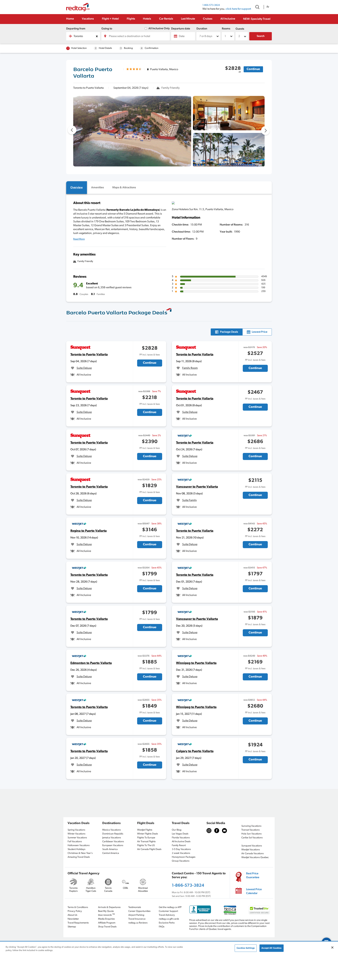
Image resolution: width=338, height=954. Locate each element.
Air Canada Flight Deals (149, 849)
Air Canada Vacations (252, 853)
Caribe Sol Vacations (252, 837)
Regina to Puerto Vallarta (88, 531)
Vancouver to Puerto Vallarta (197, 487)
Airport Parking (136, 915)
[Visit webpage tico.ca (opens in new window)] (230, 910)
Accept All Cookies (271, 948)
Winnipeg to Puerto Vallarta (196, 663)
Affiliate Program (106, 923)
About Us (72, 915)
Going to (106, 28)
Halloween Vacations (79, 845)
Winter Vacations (76, 834)
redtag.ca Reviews (138, 923)
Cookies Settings (246, 948)
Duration (201, 28)
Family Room (190, 368)
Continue (253, 69)
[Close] (332, 947)
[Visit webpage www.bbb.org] (200, 909)
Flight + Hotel (110, 18)
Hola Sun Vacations (251, 834)
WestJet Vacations (250, 849)
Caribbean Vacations (113, 841)
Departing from (75, 28)
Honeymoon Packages (183, 857)
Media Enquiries (106, 919)
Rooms (226, 28)
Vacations (88, 18)
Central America (110, 853)
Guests (240, 29)
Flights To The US (146, 845)
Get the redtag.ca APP (170, 907)
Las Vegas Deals (180, 834)
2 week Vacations (181, 853)
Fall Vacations (75, 841)
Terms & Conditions (78, 907)
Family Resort (179, 845)
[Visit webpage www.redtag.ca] (224, 830)
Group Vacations (180, 861)
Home (70, 18)
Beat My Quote (106, 911)
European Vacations (112, 845)
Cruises (207, 18)
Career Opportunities (139, 911)
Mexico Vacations (111, 830)
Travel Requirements (78, 923)
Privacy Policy (75, 911)
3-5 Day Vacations (181, 849)
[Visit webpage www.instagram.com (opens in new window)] (208, 830)
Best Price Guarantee (252, 875)
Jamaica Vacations (111, 837)
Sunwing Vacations (251, 826)
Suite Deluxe (84, 368)
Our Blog (176, 830)
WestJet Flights (144, 830)
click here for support (238, 9)
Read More (79, 239)
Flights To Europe (146, 837)
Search (261, 36)
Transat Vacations (250, 830)
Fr (268, 7)
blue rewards (106, 914)
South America (110, 849)
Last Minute (188, 18)
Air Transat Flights (146, 841)
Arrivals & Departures (109, 907)
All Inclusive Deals (181, 841)
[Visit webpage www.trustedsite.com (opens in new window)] (259, 910)
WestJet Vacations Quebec (255, 857)
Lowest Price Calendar (254, 891)
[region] (169, 948)
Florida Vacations (181, 837)
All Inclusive (227, 18)
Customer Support (168, 911)
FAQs (161, 926)
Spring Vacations (76, 830)
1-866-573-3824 (211, 5)
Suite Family (189, 500)
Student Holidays (76, 849)
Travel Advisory (167, 915)
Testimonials (134, 907)
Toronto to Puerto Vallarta (89, 354)
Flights (131, 18)
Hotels (147, 18)
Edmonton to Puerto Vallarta (91, 663)
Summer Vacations (77, 837)
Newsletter (73, 919)
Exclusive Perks (167, 923)
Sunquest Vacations (251, 846)
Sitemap (72, 926)
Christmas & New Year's (80, 853)
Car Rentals (166, 18)
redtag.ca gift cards (169, 919)
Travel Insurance (136, 919)
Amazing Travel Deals (79, 857)
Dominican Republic (112, 834)
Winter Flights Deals (147, 834)
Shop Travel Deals (107, 926)
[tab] (76, 187)
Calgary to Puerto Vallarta (195, 751)
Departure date (180, 28)
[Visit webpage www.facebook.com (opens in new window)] (216, 830)
